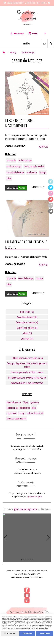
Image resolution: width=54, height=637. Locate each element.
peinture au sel (12, 407)
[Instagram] (50, 193)
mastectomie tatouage (15, 172)
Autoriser (22, 187)
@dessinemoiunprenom (25, 509)
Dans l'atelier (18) (27, 311)
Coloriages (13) (27, 338)
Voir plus (43, 146)
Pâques (26, 402)
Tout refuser (27, 633)
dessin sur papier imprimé (34, 166)
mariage (22, 413)
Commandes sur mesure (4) (27, 322)
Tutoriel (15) (27, 333)
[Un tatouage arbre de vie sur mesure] (27, 218)
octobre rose (32, 172)
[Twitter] (50, 187)
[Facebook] (50, 181)
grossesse (35, 402)
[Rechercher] (51, 43)
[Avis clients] (50, 205)
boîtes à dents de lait (35, 413)
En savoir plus (35, 497)
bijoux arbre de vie (14, 402)
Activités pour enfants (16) (27, 327)
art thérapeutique (25, 160)
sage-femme (12, 413)
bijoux (34, 407)
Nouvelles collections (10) (27, 317)
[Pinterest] (50, 199)
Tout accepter (45, 633)
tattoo (9, 178)
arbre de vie (11, 160)
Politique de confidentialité (38, 628)
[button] (5, 538)
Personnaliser (9, 633)
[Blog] (50, 211)
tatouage (42, 172)
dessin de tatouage (14, 166)
